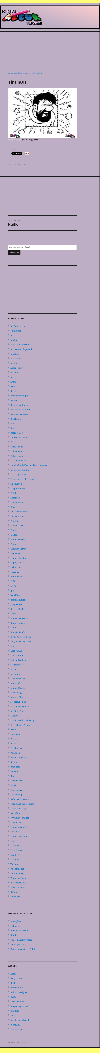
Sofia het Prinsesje (19, 799)
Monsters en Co (18, 702)
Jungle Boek (16, 604)
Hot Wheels (16, 576)
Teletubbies (16, 822)
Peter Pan (15, 734)
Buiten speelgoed (19, 992)
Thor (12, 841)
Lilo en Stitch (17, 655)
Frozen (13, 530)
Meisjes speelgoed (19, 1020)
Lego (12, 646)
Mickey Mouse (17, 678)
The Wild (14, 831)
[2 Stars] (12, 139)
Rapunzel (15, 767)
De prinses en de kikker (22, 479)
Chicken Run (16, 451)
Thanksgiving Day (19, 827)
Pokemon (15, 753)
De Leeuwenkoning (19, 470)
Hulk (12, 581)
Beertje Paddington (19, 405)
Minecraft (15, 683)
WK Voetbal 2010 (18, 883)
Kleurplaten (16, 921)
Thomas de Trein (19, 836)
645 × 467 (21, 165)
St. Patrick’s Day (18, 808)
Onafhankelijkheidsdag (22, 720)
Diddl (13, 493)
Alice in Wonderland (20, 344)
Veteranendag (17, 873)
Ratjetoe (14, 771)
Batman (14, 400)
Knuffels (14, 1011)
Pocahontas (16, 748)
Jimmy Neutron (17, 600)
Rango (13, 762)
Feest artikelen (17, 1001)
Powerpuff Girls (18, 757)
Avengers (15, 382)
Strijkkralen (16, 1029)
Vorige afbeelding (15, 73)
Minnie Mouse (17, 688)
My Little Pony (17, 711)
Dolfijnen (15, 498)
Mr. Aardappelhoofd (20, 706)
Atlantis (14, 372)
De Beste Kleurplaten (16, 1043)
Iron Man (15, 595)
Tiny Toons (16, 850)
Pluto (13, 743)
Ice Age (14, 586)
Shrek (13, 785)
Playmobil (15, 1025)
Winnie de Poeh (18, 878)
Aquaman (15, 358)
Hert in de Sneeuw (19, 930)
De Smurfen (16, 484)
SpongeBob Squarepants (22, 804)
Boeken (14, 983)
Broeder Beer (16, 433)
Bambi (13, 386)
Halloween (15, 553)
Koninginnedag (18, 623)
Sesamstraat (16, 780)
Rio (12, 776)
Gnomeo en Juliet (18, 539)
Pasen (13, 729)
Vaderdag (15, 864)
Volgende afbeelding (33, 73)
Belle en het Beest (19, 414)
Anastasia (15, 354)
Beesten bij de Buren (20, 409)
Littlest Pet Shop (18, 660)
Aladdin (14, 340)
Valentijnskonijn (18, 944)
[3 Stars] (14, 139)
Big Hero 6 (15, 419)
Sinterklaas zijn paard (21, 940)
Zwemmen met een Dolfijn (23, 949)
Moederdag (16, 692)
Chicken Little (17, 447)
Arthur (13, 363)
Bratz (13, 428)
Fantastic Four (17, 516)
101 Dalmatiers (17, 326)
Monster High (17, 697)
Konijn (13, 935)
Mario (13, 669)
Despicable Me (17, 488)
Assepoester (16, 368)
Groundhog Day (18, 549)
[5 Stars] (20, 139)
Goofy (13, 544)
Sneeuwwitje (16, 794)
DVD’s (13, 997)
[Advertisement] (50, 51)
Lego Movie (16, 651)
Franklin (14, 521)
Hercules (14, 572)
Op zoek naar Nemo (20, 725)
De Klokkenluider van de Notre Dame (28, 465)
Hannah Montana (19, 558)
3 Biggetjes (15, 331)
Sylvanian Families (19, 818)
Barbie (13, 391)
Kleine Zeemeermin (20, 618)
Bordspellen (16, 987)
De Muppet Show (18, 474)
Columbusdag (17, 456)
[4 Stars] (17, 139)
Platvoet (14, 739)
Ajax (12, 335)
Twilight (14, 859)
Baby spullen (16, 978)
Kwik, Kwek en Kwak (20, 637)
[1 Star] (9, 139)
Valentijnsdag (17, 869)
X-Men (13, 892)
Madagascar (16, 665)
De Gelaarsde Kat (18, 460)
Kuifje (13, 627)
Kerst (13, 613)
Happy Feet (15, 562)
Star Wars (15, 813)
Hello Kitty (15, 567)
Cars (12, 442)
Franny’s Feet (17, 525)
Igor (12, 590)
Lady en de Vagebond (20, 641)
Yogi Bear (15, 896)
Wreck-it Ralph (17, 887)
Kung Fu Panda (17, 632)
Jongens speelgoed (19, 1006)
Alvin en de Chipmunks (22, 349)
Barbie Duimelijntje (20, 395)
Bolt (12, 423)
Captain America (18, 437)
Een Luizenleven (18, 511)
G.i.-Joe (13, 535)
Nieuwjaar (15, 716)
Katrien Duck (17, 609)
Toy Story (15, 855)
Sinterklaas (16, 790)
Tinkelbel (15, 845)
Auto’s (13, 377)
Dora (12, 507)
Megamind (15, 674)
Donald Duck (16, 502)
